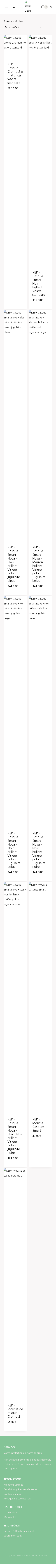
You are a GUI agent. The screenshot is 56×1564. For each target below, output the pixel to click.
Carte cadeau (11, 1512)
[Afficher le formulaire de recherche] (14, 7)
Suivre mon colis (13, 1536)
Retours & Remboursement (19, 1531)
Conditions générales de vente (20, 1489)
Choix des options (16, 281)
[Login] (50, 7)
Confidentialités (12, 1494)
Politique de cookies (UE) (17, 1498)
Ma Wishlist (10, 1517)
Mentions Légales (13, 1485)
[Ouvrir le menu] (6, 6)
